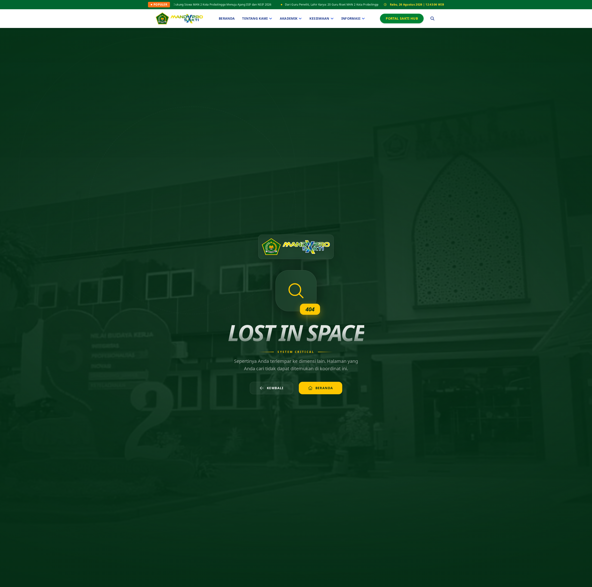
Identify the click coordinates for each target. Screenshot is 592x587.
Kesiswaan (319, 18)
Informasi (351, 18)
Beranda (227, 18)
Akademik (289, 18)
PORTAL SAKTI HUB (402, 18)
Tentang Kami (255, 18)
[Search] (432, 18)
